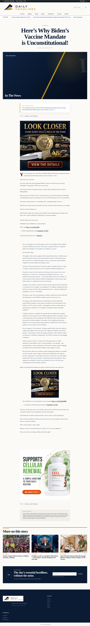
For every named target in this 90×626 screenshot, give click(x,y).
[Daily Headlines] (19, 7)
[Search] (86, 7)
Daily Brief (82, 1)
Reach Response (47, 624)
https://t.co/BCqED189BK (59, 401)
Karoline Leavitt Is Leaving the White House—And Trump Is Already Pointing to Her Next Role (45, 557)
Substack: (39, 235)
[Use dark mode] (86, 1)
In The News (45, 25)
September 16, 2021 (52, 404)
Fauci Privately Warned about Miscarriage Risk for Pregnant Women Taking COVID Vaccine (41, 17)
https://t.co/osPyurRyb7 (33, 227)
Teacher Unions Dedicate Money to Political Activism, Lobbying (16, 556)
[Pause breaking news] (86, 17)
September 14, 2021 (42, 231)
